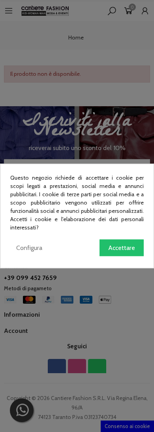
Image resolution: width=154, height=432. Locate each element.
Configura (29, 248)
